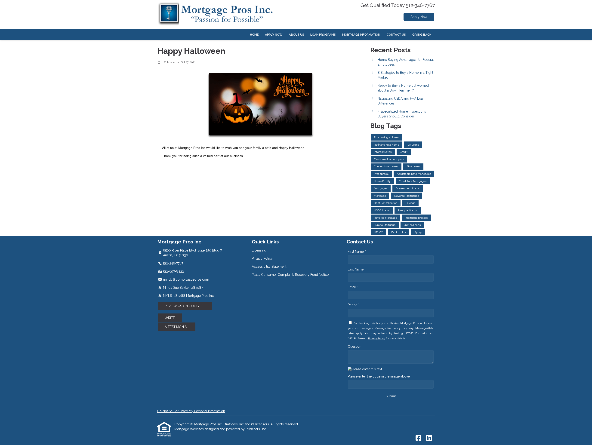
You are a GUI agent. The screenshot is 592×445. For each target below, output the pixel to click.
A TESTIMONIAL (176, 327)
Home (254, 34)
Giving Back (421, 34)
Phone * (353, 305)
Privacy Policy (262, 258)
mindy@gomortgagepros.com (186, 279)
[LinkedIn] (429, 438)
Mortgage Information (361, 34)
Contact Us (396, 34)
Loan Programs (323, 34)
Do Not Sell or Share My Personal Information (191, 411)
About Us (296, 34)
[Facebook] (418, 438)
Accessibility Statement (269, 266)
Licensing (259, 250)
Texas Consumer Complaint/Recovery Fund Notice (290, 274)
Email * (353, 287)
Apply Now (418, 17)
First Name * (357, 251)
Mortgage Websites (189, 429)
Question (354, 346)
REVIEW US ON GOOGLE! (185, 306)
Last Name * (357, 269)
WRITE (170, 318)
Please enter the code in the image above (379, 376)
